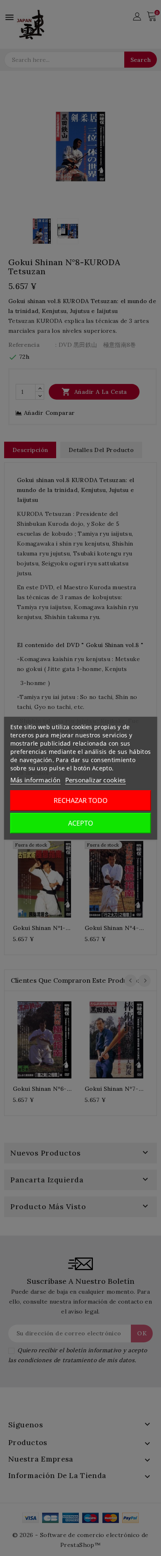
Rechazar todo (81, 800)
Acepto (80, 823)
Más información (35, 780)
